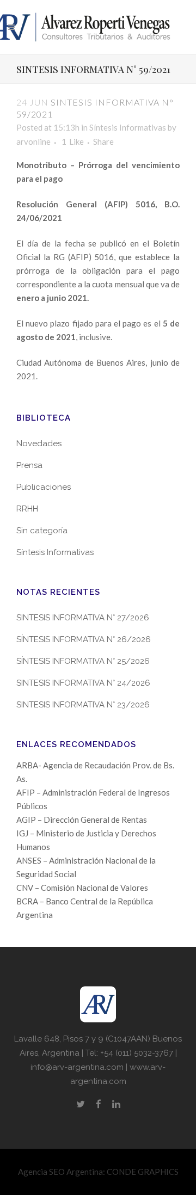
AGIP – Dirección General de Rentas (81, 819)
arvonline (33, 141)
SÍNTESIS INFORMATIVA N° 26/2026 (83, 639)
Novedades (39, 443)
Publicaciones (43, 487)
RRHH (27, 509)
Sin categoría (42, 530)
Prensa (29, 465)
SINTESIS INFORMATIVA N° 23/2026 (83, 705)
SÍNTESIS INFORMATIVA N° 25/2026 (83, 661)
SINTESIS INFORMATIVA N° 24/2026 (83, 683)
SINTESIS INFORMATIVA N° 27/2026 (82, 618)
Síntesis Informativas (127, 127)
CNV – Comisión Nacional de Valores (82, 887)
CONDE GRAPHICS (143, 1171)
